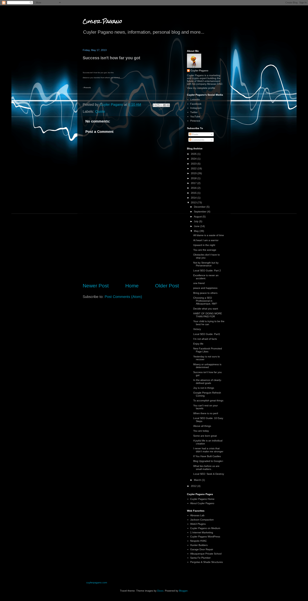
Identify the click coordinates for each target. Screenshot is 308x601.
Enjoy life (198, 343)
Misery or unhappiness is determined (207, 366)
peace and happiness (205, 288)
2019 (194, 173)
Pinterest (195, 120)
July (196, 221)
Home (132, 285)
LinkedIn (195, 99)
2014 (194, 197)
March (198, 479)
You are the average (204, 249)
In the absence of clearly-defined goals (207, 381)
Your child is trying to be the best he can (208, 323)
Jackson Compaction (202, 519)
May (196, 231)
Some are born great (205, 435)
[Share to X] (161, 105)
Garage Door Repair (201, 549)
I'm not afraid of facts (205, 338)
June (197, 226)
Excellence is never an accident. (206, 277)
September (200, 211)
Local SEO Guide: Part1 (206, 334)
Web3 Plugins (198, 523)
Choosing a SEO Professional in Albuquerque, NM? (205, 300)
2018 (194, 178)
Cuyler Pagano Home (202, 499)
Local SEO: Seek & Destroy (208, 473)
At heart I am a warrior (206, 240)
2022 (194, 168)
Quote (100, 111)
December (200, 206)
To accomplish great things (208, 400)
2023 (194, 163)
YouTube (195, 116)
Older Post (167, 285)
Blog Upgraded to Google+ (208, 461)
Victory (197, 329)
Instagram (196, 107)
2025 (194, 153)
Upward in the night (204, 245)
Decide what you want (205, 308)
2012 (194, 486)
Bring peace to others (205, 293)
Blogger (183, 590)
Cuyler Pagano (102, 21)
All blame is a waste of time (208, 235)
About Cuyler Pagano (202, 503)
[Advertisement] (131, 250)
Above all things (202, 426)
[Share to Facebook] (164, 105)
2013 (194, 202)
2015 (194, 192)
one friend (199, 283)
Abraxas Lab (197, 515)
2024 (194, 158)
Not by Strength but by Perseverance (206, 264)
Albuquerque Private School (206, 553)
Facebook (195, 103)
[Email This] (154, 105)
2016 (194, 187)
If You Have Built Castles (207, 456)
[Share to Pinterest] (168, 105)
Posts (194, 134)
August (198, 216)
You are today (201, 430)
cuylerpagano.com (96, 582)
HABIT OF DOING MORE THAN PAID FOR (207, 315)
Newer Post (96, 285)
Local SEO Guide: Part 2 (207, 270)
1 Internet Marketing (201, 532)
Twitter (194, 112)
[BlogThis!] (158, 105)
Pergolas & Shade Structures (206, 562)
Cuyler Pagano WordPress (205, 536)
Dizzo (160, 590)
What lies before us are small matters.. (206, 467)
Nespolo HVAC (198, 540)
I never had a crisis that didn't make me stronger (208, 450)
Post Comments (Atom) (123, 297)
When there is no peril (205, 413)
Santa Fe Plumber (200, 557)
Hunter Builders (199, 545)
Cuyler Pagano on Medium (205, 528)
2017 (194, 183)
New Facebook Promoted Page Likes (207, 350)
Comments (197, 139)
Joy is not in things (203, 387)
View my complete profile (201, 88)
